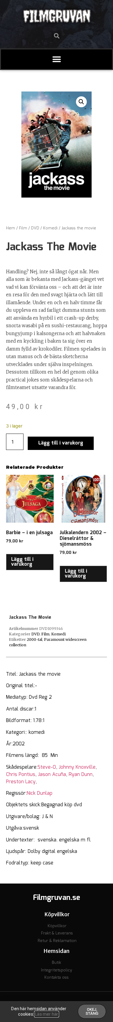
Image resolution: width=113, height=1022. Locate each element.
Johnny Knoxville (77, 767)
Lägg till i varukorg (60, 443)
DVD (35, 228)
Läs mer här (46, 1014)
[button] (56, 36)
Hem (10, 228)
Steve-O (47, 767)
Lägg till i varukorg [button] (22, 562)
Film (23, 228)
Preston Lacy (21, 782)
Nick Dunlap (39, 793)
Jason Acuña (52, 774)
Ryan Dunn (81, 774)
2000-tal (34, 639)
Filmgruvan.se (56, 898)
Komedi (50, 228)
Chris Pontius (20, 774)
